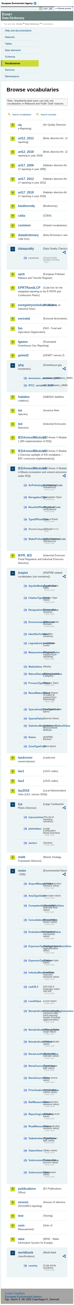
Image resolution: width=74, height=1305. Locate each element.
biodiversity (26, 206)
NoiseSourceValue (35, 1078)
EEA (20, 3)
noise (22, 870)
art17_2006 (26, 165)
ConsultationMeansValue (35, 920)
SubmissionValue (35, 1172)
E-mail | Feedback (15, 1293)
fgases (23, 341)
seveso (23, 1202)
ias (20, 410)
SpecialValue (35, 718)
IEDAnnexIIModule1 (30, 437)
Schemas (10, 56)
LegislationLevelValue (35, 643)
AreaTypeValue (35, 895)
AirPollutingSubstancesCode (35, 485)
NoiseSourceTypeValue (35, 1066)
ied (20, 424)
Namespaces (12, 76)
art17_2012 (26, 178)
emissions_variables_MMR (35, 378)
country (32, 1265)
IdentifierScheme (35, 634)
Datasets (10, 37)
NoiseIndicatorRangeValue (35, 1029)
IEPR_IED (25, 555)
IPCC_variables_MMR (35, 385)
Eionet (19, 24)
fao (20, 328)
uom (21, 1225)
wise (21, 1239)
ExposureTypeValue (35, 960)
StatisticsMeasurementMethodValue (35, 725)
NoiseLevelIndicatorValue (35, 1053)
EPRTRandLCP (29, 287)
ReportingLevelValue (35, 1114)
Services (10, 69)
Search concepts (48, 114)
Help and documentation (18, 30)
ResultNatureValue (35, 693)
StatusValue (35, 1150)
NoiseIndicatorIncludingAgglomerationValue (35, 1011)
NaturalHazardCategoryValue (35, 674)
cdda (21, 215)
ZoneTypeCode (35, 746)
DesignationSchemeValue (35, 609)
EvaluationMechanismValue (35, 932)
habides (24, 396)
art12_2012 (26, 138)
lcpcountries (35, 817)
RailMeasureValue (35, 1102)
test (20, 1215)
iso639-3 (33, 986)
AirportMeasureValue (35, 883)
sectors (32, 843)
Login (45, 8)
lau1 (21, 771)
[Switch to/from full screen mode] (52, 8)
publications (27, 1188)
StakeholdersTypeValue (35, 1138)
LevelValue (34, 1001)
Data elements (13, 50)
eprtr (21, 274)
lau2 (21, 780)
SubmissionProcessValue (35, 1160)
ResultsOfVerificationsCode (35, 507)
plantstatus (34, 828)
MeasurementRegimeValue (35, 652)
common (24, 225)
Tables (8, 43)
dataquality (26, 248)
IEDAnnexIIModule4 (30, 468)
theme (32, 737)
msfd (21, 857)
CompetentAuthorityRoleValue (35, 905)
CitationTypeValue (35, 597)
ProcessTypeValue (35, 683)
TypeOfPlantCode (35, 519)
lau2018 (23, 790)
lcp (20, 804)
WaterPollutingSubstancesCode (35, 539)
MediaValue (35, 666)
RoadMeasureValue (35, 1126)
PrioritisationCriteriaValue (35, 1090)
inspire (23, 572)
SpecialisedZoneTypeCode (35, 709)
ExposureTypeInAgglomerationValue (35, 946)
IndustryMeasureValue (35, 972)
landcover (25, 757)
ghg (21, 365)
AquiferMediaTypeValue (35, 585)
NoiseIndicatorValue (35, 1041)
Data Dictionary (32, 24)
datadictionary (28, 235)
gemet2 (23, 355)
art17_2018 (26, 192)
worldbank (25, 1252)
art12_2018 (26, 151)
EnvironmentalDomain (35, 622)
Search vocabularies (21, 114)
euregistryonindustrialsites (30, 305)
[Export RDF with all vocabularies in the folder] (64, 253)
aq (20, 124)
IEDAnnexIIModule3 (30, 451)
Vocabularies (12, 63)
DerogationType (35, 497)
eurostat (24, 318)
